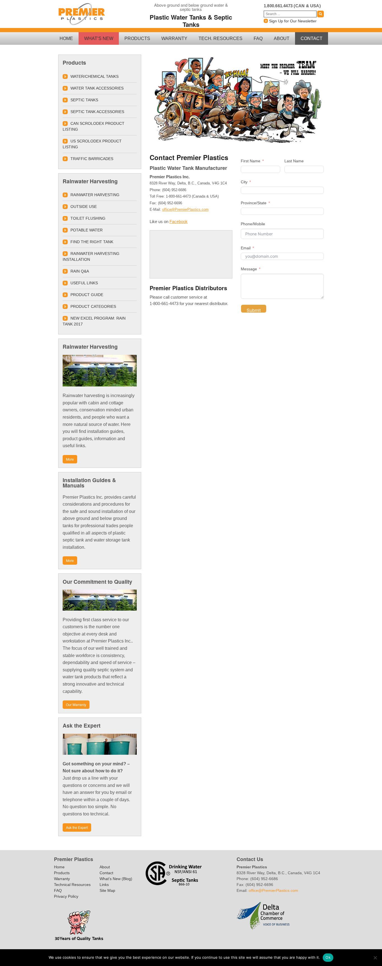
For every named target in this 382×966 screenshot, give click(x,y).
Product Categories (93, 306)
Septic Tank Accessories (97, 111)
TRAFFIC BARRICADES (91, 158)
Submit (254, 310)
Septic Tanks (84, 100)
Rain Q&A (79, 271)
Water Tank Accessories (97, 88)
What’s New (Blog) (116, 878)
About (281, 38)
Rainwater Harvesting (94, 195)
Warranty (174, 38)
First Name (250, 161)
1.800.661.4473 (278, 5)
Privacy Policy (66, 896)
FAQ (258, 38)
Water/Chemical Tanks (94, 76)
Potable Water (86, 230)
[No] (375, 957)
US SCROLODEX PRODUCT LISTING (92, 144)
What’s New (98, 38)
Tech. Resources (220, 38)
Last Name (294, 161)
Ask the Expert (77, 827)
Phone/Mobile (253, 224)
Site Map (107, 890)
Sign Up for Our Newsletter (292, 21)
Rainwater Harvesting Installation (91, 256)
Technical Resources (72, 884)
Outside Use (83, 206)
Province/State (254, 203)
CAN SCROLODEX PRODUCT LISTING (93, 126)
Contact (311, 38)
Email (246, 248)
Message (249, 269)
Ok (328, 957)
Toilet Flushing (87, 218)
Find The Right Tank (91, 242)
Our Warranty (76, 704)
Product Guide (86, 294)
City (244, 182)
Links (104, 884)
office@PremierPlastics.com (185, 209)
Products (137, 38)
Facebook (178, 221)
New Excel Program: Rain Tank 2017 (94, 321)
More (70, 459)
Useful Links (84, 283)
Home (66, 38)
